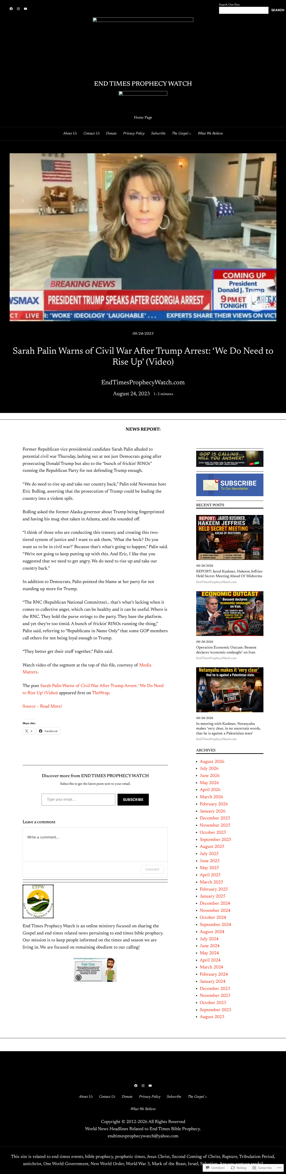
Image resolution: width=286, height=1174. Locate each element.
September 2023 (215, 1010)
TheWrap (100, 693)
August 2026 (212, 761)
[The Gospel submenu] (190, 133)
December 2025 (215, 818)
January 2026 (212, 811)
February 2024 (214, 974)
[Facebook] (11, 9)
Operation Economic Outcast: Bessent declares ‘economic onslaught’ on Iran (226, 650)
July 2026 (209, 768)
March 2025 (211, 882)
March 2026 (211, 797)
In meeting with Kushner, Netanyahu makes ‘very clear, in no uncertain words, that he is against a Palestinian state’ (228, 728)
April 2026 (210, 790)
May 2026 (209, 783)
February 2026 (214, 804)
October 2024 (213, 917)
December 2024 (215, 903)
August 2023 (212, 1017)
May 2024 (209, 953)
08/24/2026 (204, 566)
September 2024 (215, 925)
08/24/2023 (143, 334)
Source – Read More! (42, 706)
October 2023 (213, 1003)
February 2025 (214, 889)
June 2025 (210, 861)
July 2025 (209, 854)
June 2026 (210, 776)
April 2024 (210, 960)
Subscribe (133, 799)
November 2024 (215, 910)
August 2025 (212, 846)
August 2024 (212, 932)
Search (277, 10)
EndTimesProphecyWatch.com (216, 582)
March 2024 (211, 967)
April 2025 (210, 875)
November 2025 (215, 825)
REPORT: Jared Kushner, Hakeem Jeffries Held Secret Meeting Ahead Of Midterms (229, 574)
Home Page (143, 117)
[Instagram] (18, 9)
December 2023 (215, 989)
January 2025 (212, 896)
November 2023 (215, 995)
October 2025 (213, 832)
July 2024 (209, 939)
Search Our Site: (229, 4)
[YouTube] (25, 9)
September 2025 (215, 840)
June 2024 (210, 946)
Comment (152, 869)
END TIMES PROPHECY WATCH (143, 84)
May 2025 (209, 868)
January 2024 (212, 981)
